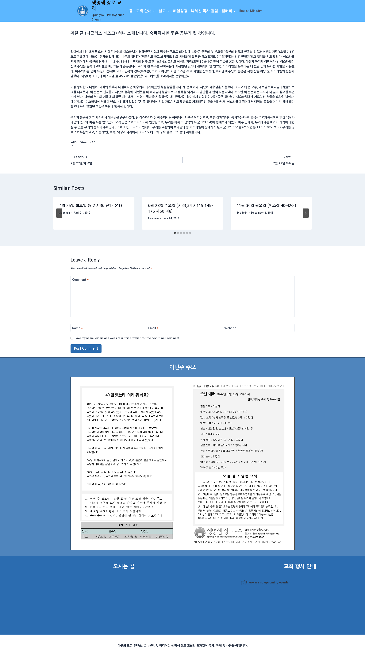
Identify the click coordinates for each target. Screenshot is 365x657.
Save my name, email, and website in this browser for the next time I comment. (127, 338)
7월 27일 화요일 (81, 160)
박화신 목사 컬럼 (204, 11)
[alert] (300, 582)
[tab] (175, 233)
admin (66, 213)
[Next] (306, 213)
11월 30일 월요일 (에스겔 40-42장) (266, 206)
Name (77, 328)
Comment (80, 279)
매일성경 (180, 11)
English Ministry (250, 10)
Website (230, 328)
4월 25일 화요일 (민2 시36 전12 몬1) (90, 206)
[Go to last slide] (59, 213)
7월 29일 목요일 (283, 160)
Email (153, 328)
